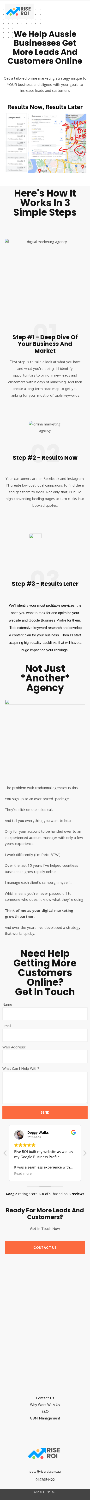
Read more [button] (23, 1173)
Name (7, 1004)
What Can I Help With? (20, 1068)
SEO (45, 1411)
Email (6, 1025)
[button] (80, 8)
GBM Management (45, 1418)
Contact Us (45, 1398)
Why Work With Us (45, 1405)
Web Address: (14, 1047)
